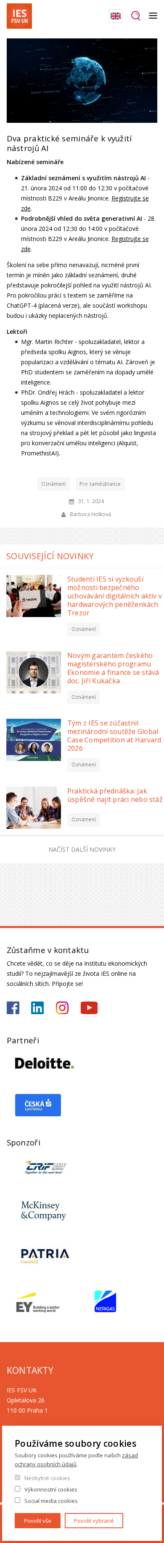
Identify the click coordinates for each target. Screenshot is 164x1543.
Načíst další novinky (82, 849)
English (115, 16)
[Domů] (19, 16)
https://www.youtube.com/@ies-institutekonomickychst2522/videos (89, 1008)
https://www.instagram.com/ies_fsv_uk (62, 1008)
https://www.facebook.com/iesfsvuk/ (13, 1008)
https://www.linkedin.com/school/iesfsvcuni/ (37, 1008)
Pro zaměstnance (100, 483)
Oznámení (53, 483)
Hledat (135, 16)
